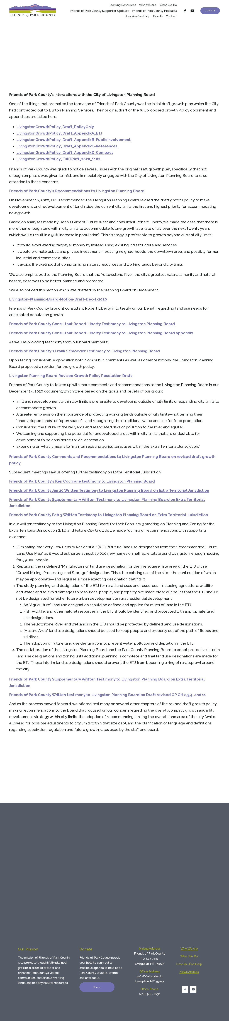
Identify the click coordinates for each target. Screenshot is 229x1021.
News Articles (189, 971)
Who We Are (147, 5)
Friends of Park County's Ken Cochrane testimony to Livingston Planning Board (82, 481)
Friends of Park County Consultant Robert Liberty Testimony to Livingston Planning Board (92, 324)
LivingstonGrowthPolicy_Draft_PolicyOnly (55, 127)
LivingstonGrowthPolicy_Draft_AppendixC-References (67, 146)
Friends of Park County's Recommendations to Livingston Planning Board (76, 191)
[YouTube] (192, 11)
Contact (171, 16)
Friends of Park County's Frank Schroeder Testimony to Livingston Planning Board (84, 351)
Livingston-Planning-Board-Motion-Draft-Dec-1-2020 (58, 299)
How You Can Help (137, 16)
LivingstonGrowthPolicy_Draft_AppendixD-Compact (64, 152)
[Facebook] (185, 11)
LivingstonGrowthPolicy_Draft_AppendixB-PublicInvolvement (73, 139)
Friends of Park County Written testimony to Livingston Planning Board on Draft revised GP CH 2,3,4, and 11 (107, 694)
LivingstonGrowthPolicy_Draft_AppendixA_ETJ (59, 133)
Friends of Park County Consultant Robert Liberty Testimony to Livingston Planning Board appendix (101, 333)
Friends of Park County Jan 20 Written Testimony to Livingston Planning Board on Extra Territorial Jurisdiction (109, 490)
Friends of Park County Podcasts (154, 11)
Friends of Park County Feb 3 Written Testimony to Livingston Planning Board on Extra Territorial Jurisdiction (108, 515)
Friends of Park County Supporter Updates (99, 11)
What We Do (189, 956)
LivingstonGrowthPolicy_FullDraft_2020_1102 (58, 159)
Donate (210, 10)
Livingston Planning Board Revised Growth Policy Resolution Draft (70, 375)
